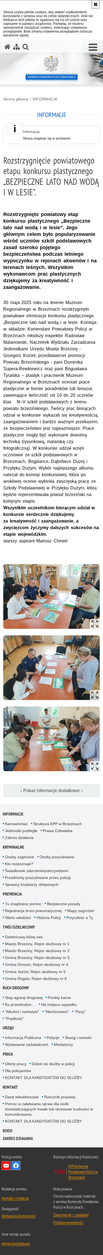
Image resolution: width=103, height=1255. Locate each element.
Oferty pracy (15, 1064)
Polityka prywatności (68, 1222)
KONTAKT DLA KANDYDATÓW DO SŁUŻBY (43, 1077)
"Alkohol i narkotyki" (22, 1011)
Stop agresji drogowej (24, 997)
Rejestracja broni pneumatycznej (33, 910)
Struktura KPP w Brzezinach (57, 824)
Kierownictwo (16, 824)
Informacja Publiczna (23, 1037)
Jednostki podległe (21, 830)
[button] (93, 47)
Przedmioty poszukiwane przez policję (38, 877)
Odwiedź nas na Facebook (16, 1165)
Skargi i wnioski (78, 1037)
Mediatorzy (63, 1044)
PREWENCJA (12, 894)
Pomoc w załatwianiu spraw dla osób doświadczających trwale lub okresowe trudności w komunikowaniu (49, 1109)
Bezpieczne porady (63, 904)
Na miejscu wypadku (59, 1004)
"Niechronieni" (56, 1011)
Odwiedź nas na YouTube (6, 1165)
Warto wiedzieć (18, 917)
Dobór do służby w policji (53, 1064)
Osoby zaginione (19, 857)
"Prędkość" (14, 1018)
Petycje (53, 1037)
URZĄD (8, 1028)
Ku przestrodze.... (20, 1004)
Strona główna (15, 99)
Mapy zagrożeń (80, 910)
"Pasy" (80, 1011)
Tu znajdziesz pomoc (23, 904)
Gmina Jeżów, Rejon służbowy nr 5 (35, 971)
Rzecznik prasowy (60, 1097)
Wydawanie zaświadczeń (26, 1044)
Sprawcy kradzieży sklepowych (32, 884)
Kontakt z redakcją (15, 1198)
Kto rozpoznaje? (19, 864)
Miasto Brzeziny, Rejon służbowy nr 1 (37, 944)
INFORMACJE (45, 99)
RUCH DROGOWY (16, 988)
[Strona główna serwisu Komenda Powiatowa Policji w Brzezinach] (7, 46)
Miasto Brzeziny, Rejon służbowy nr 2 (37, 950)
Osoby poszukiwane (57, 857)
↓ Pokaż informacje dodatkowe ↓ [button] (51, 790)
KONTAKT (10, 1087)
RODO (7, 1131)
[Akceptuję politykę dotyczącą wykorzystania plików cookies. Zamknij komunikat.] (95, 4)
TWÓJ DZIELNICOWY (19, 927)
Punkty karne (59, 997)
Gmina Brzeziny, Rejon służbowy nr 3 (37, 957)
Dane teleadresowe (22, 1097)
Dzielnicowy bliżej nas (24, 937)
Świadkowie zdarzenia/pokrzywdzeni (36, 870)
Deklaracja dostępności (19, 1216)
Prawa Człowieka (58, 830)
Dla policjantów (18, 1071)
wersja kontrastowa (16, 1243)
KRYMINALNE (13, 847)
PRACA (8, 1054)
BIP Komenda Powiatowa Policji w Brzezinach (83, 1171)
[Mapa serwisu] (16, 46)
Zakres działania (19, 837)
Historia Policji (49, 917)
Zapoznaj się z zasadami (70, 1214)
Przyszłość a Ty (79, 917)
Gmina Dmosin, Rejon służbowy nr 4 (36, 964)
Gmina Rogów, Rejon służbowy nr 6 (36, 978)
